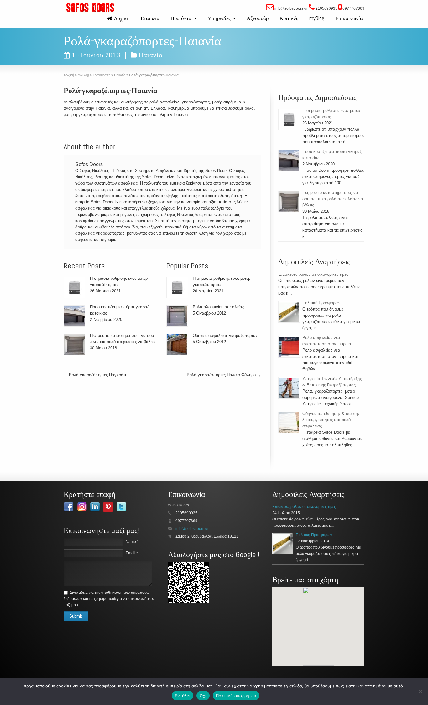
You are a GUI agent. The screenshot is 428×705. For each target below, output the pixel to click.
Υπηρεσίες (219, 18)
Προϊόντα (180, 18)
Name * (132, 542)
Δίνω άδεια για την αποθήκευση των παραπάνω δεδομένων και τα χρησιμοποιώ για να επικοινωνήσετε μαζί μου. (109, 598)
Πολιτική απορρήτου (236, 695)
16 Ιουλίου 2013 (96, 55)
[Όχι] (420, 691)
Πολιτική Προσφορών (321, 302)
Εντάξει (182, 695)
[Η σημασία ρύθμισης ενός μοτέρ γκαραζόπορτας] (74, 287)
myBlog (316, 18)
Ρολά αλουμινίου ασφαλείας (218, 307)
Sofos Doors (89, 164)
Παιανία (150, 55)
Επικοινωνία (349, 18)
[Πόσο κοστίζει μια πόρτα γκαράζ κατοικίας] (74, 316)
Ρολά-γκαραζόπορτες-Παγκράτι (95, 375)
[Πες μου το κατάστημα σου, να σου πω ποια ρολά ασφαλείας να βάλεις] (74, 344)
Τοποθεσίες (101, 75)
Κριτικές (288, 18)
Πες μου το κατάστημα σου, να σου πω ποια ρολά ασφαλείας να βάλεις (332, 198)
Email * (132, 553)
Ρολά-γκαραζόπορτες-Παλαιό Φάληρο (224, 375)
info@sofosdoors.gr (192, 528)
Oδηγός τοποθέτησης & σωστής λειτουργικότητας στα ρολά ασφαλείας (331, 419)
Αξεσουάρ (258, 18)
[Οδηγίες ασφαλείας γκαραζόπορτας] (177, 344)
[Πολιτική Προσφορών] (289, 312)
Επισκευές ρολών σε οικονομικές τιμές (313, 274)
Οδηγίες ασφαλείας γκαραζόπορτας (225, 335)
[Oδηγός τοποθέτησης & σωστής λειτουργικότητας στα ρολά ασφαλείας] (289, 422)
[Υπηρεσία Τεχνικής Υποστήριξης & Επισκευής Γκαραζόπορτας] (289, 388)
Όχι (203, 695)
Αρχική (122, 18)
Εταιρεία (150, 18)
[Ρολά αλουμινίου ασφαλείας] (177, 316)
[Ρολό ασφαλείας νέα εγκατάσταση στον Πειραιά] (289, 347)
